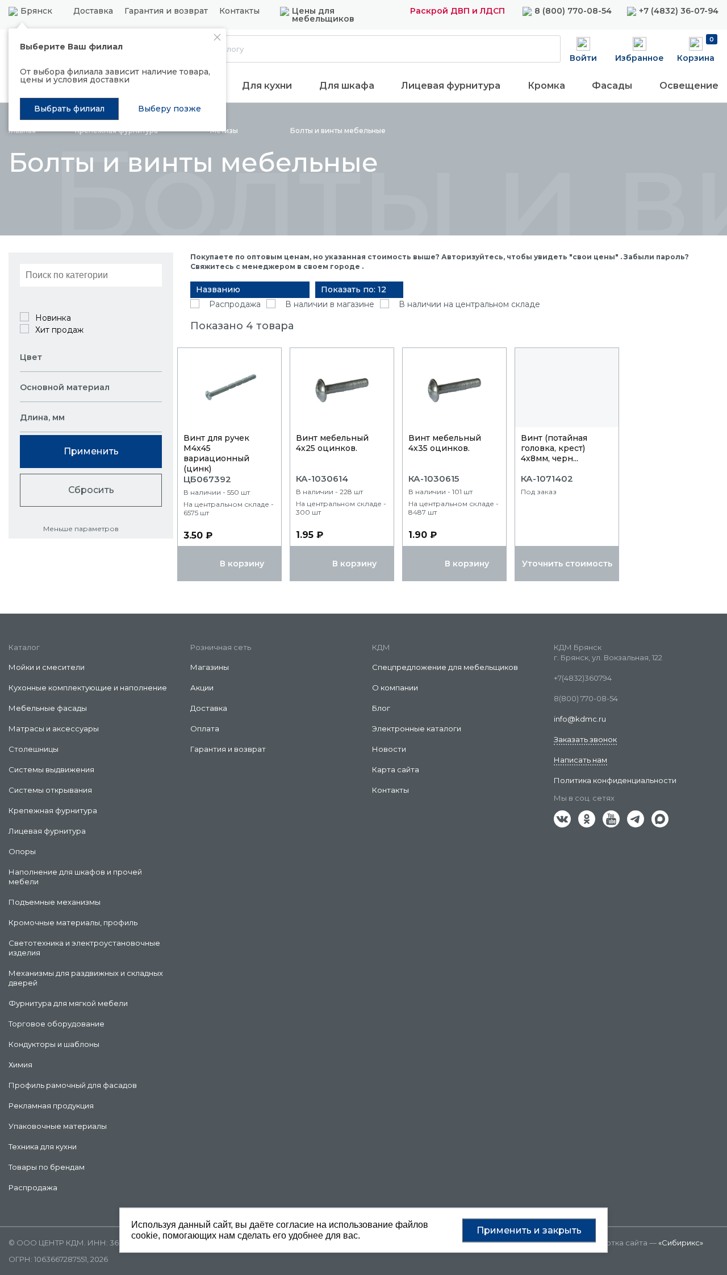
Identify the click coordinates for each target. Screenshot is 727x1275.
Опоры (22, 851)
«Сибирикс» (680, 1242)
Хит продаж (59, 330)
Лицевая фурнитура (450, 85)
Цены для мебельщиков (323, 15)
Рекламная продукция (51, 1105)
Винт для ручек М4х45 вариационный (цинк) (216, 453)
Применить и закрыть (529, 1229)
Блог (381, 708)
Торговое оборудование (57, 1023)
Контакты (239, 11)
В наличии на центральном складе (469, 304)
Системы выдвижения (51, 769)
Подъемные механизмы (55, 901)
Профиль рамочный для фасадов (73, 1085)
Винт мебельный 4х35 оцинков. (444, 443)
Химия (20, 1064)
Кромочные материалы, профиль (73, 922)
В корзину (242, 563)
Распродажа (235, 304)
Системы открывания (50, 789)
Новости (389, 749)
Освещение (688, 85)
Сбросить (91, 490)
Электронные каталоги (416, 728)
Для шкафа (346, 85)
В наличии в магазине (329, 304)
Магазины (209, 667)
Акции (202, 687)
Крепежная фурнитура (53, 810)
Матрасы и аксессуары (54, 728)
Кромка (546, 85)
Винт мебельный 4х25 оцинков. (332, 443)
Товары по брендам (47, 1166)
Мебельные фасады (48, 708)
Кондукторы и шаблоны (54, 1044)
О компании (395, 687)
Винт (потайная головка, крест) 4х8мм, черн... (554, 448)
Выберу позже (169, 109)
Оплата (204, 728)
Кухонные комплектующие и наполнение (88, 687)
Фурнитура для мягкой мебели (68, 1003)
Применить (91, 451)
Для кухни (267, 85)
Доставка (93, 11)
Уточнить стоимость (567, 563)
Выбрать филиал (69, 109)
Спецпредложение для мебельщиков (445, 667)
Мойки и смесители (47, 667)
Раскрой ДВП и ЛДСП (457, 11)
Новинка (53, 318)
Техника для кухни (43, 1146)
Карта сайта (395, 769)
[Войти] (583, 48)
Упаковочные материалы (58, 1126)
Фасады (612, 85)
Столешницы (34, 749)
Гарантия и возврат (166, 11)
